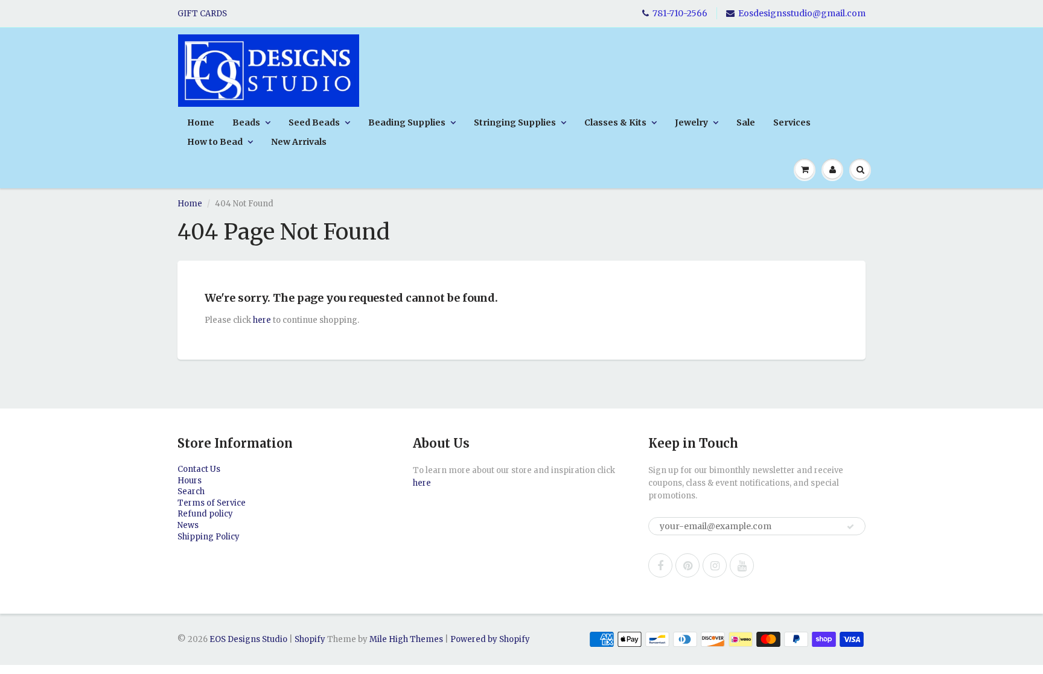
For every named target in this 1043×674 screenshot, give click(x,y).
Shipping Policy (208, 537)
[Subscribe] (850, 526)
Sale (745, 122)
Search (191, 491)
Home (200, 122)
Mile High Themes (406, 639)
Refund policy (205, 514)
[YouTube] (742, 565)
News (188, 525)
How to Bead (215, 141)
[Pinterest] (687, 565)
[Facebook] (660, 565)
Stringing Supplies (515, 122)
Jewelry (691, 122)
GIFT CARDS (202, 13)
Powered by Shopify (490, 639)
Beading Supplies (406, 122)
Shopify (310, 639)
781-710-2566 (679, 13)
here (262, 320)
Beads (246, 122)
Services (792, 122)
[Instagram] (715, 565)
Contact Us (198, 469)
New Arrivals (299, 141)
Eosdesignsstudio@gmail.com (802, 13)
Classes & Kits (615, 122)
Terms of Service (211, 503)
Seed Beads (314, 122)
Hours (189, 480)
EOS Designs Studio (248, 639)
